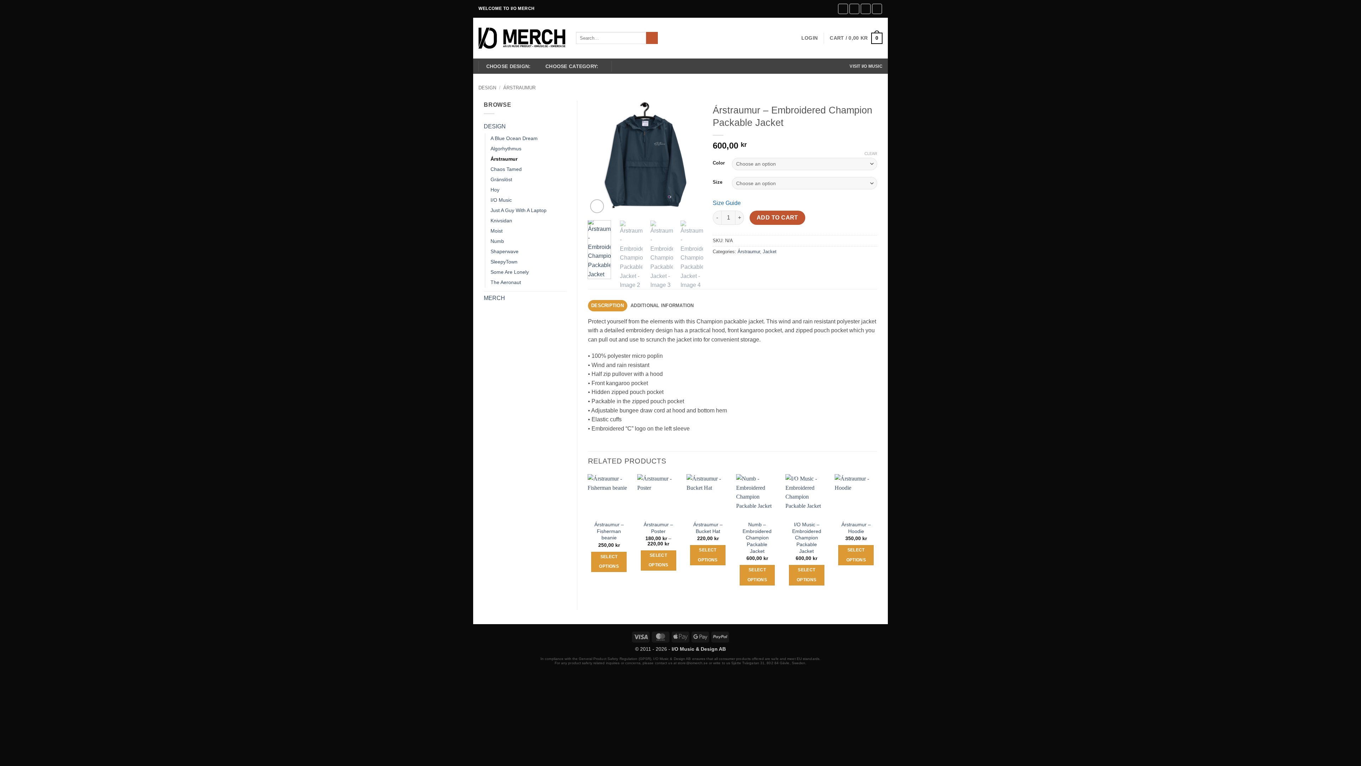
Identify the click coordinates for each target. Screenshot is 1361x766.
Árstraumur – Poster (658, 528)
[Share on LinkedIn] (770, 267)
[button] (809, 38)
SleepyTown (504, 262)
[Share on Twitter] (732, 267)
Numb (497, 241)
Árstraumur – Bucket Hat (708, 528)
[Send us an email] (866, 9)
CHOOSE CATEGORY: (572, 66)
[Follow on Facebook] (843, 9)
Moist (497, 231)
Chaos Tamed (506, 169)
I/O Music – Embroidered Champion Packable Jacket (806, 538)
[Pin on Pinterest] (757, 267)
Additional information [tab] (662, 305)
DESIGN (487, 87)
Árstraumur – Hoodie (856, 528)
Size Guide (727, 203)
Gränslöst (501, 179)
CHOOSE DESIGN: (508, 66)
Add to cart (777, 218)
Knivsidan (501, 220)
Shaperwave (505, 251)
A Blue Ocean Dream (514, 138)
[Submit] (652, 38)
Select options (608, 562)
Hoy (495, 190)
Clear (870, 153)
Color (719, 163)
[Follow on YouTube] (877, 9)
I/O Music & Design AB (699, 649)
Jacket (770, 251)
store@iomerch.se (693, 663)
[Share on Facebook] (719, 267)
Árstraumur (519, 87)
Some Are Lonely (510, 272)
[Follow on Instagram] (854, 9)
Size (717, 182)
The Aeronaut (506, 282)
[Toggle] (562, 126)
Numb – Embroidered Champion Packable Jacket (757, 538)
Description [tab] (607, 305)
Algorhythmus (506, 148)
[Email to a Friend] (745, 267)
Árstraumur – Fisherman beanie (609, 531)
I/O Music (501, 200)
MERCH (494, 298)
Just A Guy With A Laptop (519, 210)
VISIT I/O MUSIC (866, 66)
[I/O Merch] (521, 38)
